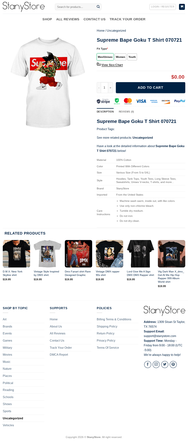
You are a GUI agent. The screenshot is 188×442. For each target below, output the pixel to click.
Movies (7, 354)
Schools (8, 397)
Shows (7, 404)
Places (7, 375)
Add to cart (150, 87)
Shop (47, 19)
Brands (7, 326)
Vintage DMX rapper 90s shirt (108, 273)
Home (101, 30)
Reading (8, 390)
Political (8, 383)
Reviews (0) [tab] (126, 111)
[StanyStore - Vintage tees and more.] (26, 7)
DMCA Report (59, 354)
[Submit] (98, 7)
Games (7, 340)
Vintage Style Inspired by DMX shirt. (46, 273)
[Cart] (182, 7)
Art (4, 319)
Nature (7, 368)
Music (6, 361)
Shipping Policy (107, 326)
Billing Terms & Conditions (114, 319)
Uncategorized (116, 30)
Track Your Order (128, 19)
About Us (56, 326)
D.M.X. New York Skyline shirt (12, 273)
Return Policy (105, 333)
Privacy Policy (106, 340)
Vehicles (8, 425)
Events (7, 333)
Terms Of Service (108, 347)
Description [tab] (105, 111)
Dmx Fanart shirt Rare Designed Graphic (78, 273)
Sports (7, 411)
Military (7, 347)
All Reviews (67, 19)
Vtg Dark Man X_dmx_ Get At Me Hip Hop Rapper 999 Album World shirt (171, 276)
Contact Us (95, 19)
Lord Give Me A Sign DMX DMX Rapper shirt (140, 273)
